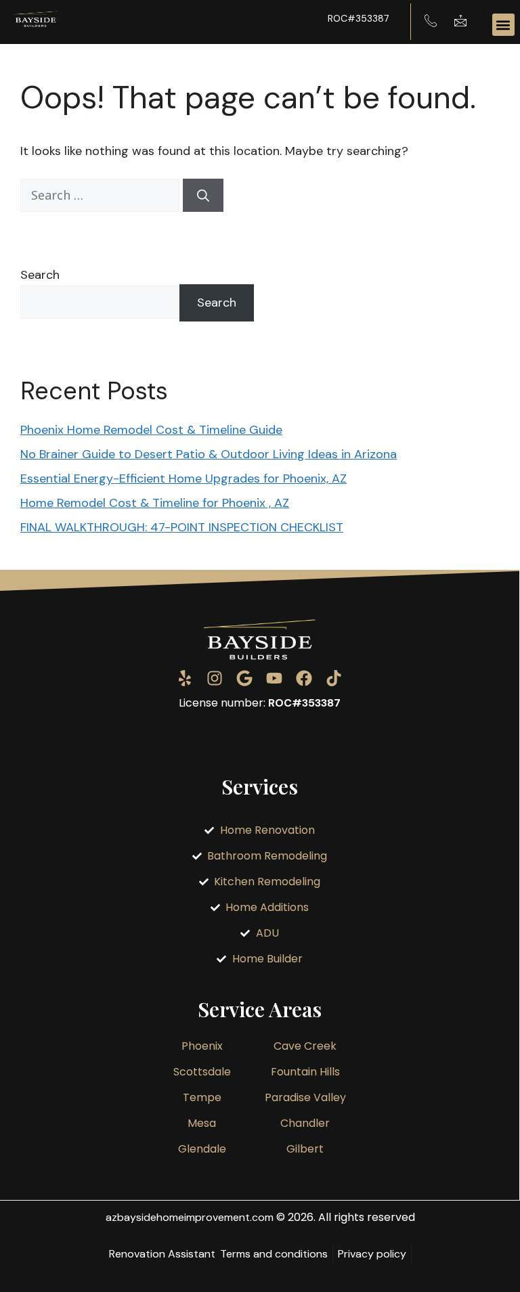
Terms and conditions (274, 1254)
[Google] (244, 678)
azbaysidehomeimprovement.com (190, 1217)
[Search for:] (101, 195)
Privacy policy (372, 1254)
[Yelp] (185, 678)
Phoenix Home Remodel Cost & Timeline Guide (151, 430)
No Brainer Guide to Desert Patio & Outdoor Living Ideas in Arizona (208, 454)
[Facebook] (304, 678)
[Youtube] (274, 678)
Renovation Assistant (162, 1254)
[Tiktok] (334, 678)
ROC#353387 (358, 18)
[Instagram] (215, 678)
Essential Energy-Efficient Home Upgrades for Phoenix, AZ (183, 478)
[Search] (203, 195)
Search (40, 275)
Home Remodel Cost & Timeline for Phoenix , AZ (154, 503)
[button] (503, 25)
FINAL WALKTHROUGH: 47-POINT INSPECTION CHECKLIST (181, 527)
